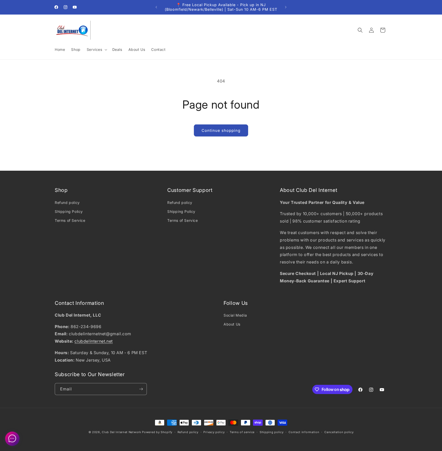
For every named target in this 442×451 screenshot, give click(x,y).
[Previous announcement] (156, 7)
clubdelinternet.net (93, 341)
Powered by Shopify (157, 432)
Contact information (304, 432)
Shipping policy (272, 432)
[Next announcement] (285, 7)
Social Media (235, 315)
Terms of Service (70, 220)
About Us (232, 324)
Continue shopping (221, 130)
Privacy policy (214, 432)
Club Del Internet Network (121, 432)
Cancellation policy (338, 432)
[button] (96, 49)
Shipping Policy (69, 211)
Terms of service (242, 432)
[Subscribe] (141, 389)
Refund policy (67, 202)
